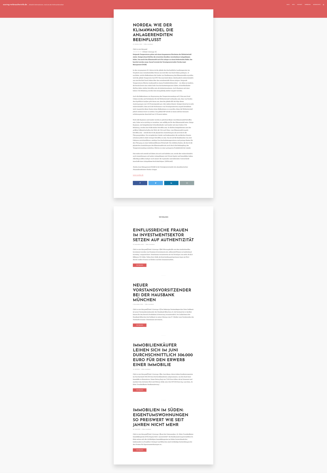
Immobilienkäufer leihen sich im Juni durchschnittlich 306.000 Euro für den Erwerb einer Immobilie (163, 355)
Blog (288, 4)
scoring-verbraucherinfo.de (15, 5)
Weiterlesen (139, 265)
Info (293, 4)
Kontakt (299, 4)
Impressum (308, 4)
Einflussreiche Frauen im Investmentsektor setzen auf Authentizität (163, 235)
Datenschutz (316, 4)
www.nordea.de (138, 175)
